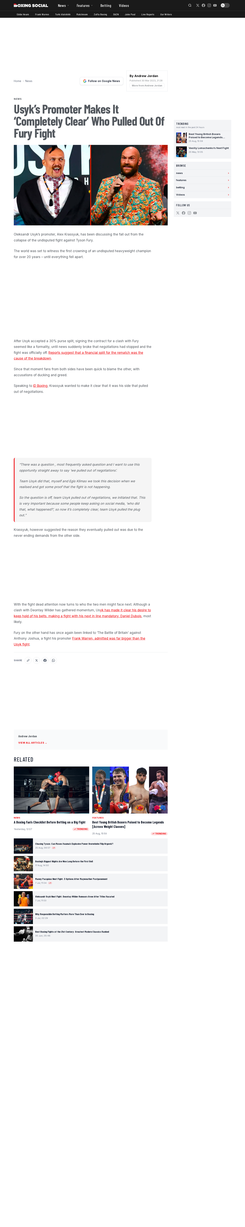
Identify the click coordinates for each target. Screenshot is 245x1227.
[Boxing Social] (31, 5)
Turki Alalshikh (62, 14)
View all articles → (32, 742)
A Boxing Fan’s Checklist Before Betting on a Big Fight (49, 822)
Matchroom (82, 14)
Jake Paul (130, 14)
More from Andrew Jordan (147, 85)
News (62, 5)
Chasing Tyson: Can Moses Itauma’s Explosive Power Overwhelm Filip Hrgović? (74, 843)
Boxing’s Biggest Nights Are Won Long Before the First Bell (64, 861)
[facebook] (203, 5)
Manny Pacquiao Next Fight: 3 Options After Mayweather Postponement (71, 878)
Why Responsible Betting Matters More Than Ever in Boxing (64, 914)
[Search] (190, 5)
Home (17, 81)
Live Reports (147, 14)
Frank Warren (42, 14)
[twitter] (197, 5)
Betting (105, 5)
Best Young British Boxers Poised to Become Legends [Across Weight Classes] (128, 824)
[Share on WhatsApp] (53, 660)
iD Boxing (40, 386)
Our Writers (166, 14)
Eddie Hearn (23, 14)
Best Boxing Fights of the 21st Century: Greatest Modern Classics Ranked (72, 931)
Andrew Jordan (27, 736)
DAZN (116, 14)
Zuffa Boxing (100, 14)
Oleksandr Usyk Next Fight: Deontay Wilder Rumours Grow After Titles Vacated (74, 896)
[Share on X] (36, 660)
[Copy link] (28, 660)
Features (83, 5)
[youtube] (215, 5)
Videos (124, 5)
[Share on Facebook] (45, 660)
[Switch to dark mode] (225, 5)
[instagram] (209, 5)
